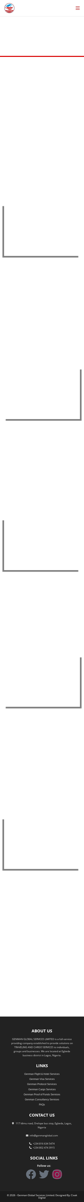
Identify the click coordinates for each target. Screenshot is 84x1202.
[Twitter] (44, 1174)
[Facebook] (31, 1174)
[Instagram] (57, 1174)
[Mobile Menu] (78, 8)
